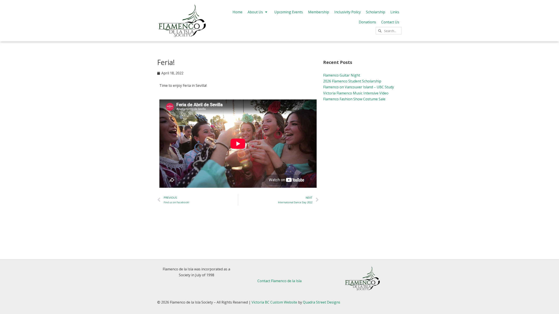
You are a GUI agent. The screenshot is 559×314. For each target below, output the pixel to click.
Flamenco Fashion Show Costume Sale (354, 99)
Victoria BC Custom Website (274, 302)
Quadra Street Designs (321, 302)
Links (394, 12)
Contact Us (390, 22)
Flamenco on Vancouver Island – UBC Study (358, 87)
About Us (255, 12)
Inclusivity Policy (347, 12)
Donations (367, 22)
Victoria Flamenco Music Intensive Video (355, 93)
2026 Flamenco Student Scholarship (352, 81)
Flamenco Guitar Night (341, 75)
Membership (318, 12)
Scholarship (375, 12)
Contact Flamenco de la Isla (279, 280)
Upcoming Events (288, 12)
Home (237, 12)
